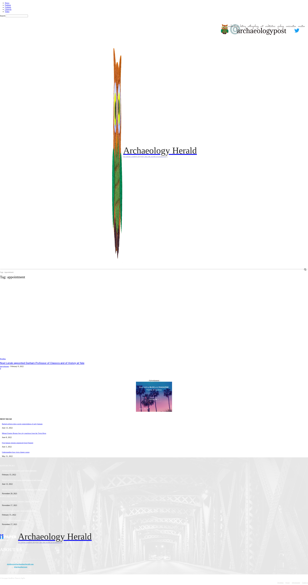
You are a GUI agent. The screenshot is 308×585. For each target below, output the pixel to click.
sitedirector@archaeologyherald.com (20, 564)
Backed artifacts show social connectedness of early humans (22, 424)
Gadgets (8, 7)
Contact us (305, 583)
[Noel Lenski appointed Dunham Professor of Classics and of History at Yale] (78, 321)
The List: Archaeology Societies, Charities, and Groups (20, 501)
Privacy (288, 583)
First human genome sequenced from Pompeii (17, 443)
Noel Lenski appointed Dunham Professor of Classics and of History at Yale (42, 363)
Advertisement (296, 583)
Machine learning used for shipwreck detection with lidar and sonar (25, 489)
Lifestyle (8, 9)
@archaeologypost (20, 567)
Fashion (8, 5)
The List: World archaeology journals (14, 520)
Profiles (3, 359)
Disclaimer (280, 583)
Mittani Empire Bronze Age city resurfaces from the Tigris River (24, 433)
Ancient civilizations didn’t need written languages (19, 471)
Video (7, 12)
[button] (305, 269)
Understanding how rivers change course (15, 452)
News (7, 3)
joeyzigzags (4, 366)
